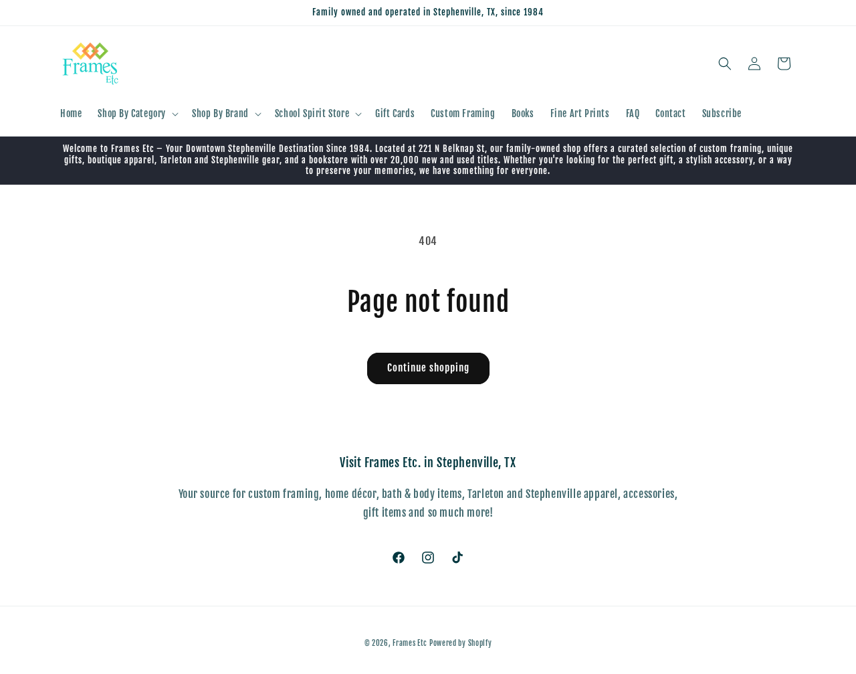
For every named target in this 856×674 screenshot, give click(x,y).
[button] (137, 114)
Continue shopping (428, 367)
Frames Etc (411, 643)
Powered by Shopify (460, 643)
